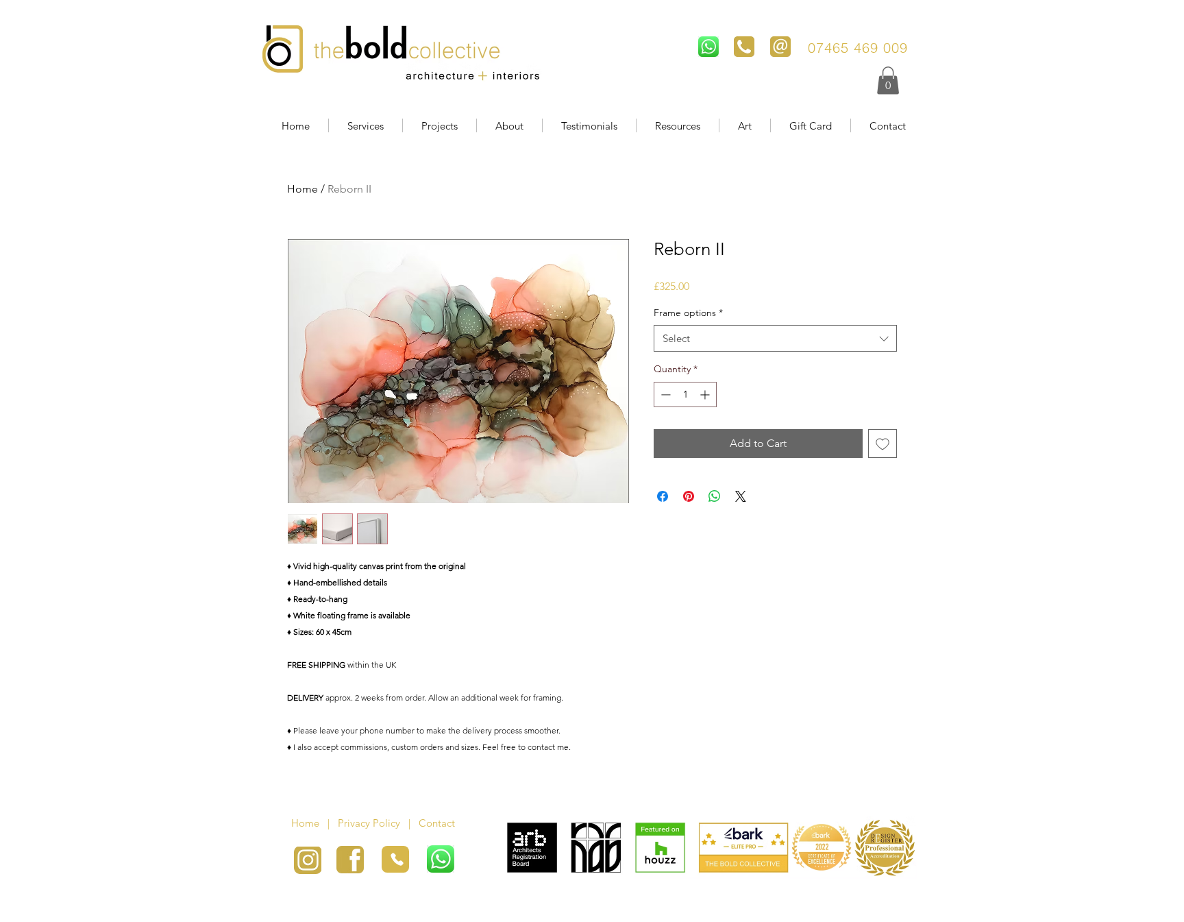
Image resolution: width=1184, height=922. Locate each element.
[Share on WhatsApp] (714, 496)
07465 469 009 (860, 47)
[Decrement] (664, 395)
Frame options (688, 312)
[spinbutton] (685, 395)
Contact (438, 822)
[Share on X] (740, 496)
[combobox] (775, 338)
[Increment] (706, 395)
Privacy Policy (369, 822)
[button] (888, 80)
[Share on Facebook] (662, 496)
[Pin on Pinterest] (688, 496)
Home (302, 188)
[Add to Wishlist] (882, 443)
